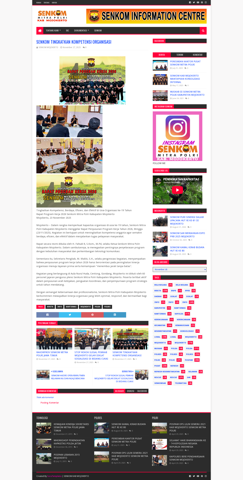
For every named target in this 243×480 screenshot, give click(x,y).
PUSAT (157, 366)
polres (107, 307)
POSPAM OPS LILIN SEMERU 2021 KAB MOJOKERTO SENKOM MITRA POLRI (130, 456)
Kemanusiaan (182, 325)
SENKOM (97, 30)
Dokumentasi (80, 30)
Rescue (157, 377)
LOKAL (173, 337)
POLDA (189, 348)
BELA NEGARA (182, 285)
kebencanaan (161, 320)
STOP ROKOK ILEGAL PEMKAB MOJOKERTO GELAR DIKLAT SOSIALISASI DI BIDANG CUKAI (91, 355)
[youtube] (198, 2)
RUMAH (38, 2)
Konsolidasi (187, 331)
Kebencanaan (183, 320)
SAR (188, 377)
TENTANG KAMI (52, 30)
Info (59, 307)
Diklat (173, 296)
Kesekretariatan (162, 331)
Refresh (174, 366)
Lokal (157, 337)
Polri (157, 360)
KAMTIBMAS (160, 314)
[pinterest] (201, 2)
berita (50, 307)
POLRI (172, 360)
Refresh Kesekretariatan (167, 372)
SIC (67, 30)
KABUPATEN (159, 308)
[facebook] (190, 2)
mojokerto (86, 307)
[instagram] (205, 2)
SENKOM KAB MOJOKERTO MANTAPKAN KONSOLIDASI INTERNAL (185, 78)
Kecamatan (159, 325)
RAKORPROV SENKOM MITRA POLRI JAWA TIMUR (52, 354)
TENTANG (46, 2)
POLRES (189, 354)
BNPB (173, 291)
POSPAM (189, 360)
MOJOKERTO (180, 343)
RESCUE (173, 377)
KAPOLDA (179, 314)
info (156, 302)
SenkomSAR (160, 383)
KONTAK (54, 2)
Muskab (158, 348)
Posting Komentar (49, 402)
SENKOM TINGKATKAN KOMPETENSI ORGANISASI (127, 354)
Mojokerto (160, 343)
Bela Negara (160, 285)
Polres (173, 354)
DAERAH (158, 296)
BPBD (187, 291)
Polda (97, 307)
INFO (184, 302)
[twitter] (194, 2)
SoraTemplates (54, 476)
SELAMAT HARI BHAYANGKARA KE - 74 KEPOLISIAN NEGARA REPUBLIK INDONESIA (187, 443)
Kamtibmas (71, 307)
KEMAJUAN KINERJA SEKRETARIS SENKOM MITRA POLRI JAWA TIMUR (71, 427)
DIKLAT (189, 296)
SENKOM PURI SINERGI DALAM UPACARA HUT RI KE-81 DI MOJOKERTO (187, 220)
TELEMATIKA (180, 383)
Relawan (192, 372)
